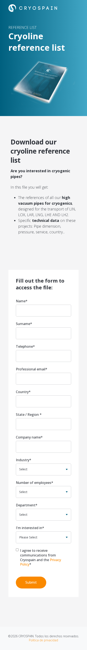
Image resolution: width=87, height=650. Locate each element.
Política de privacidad (43, 640)
